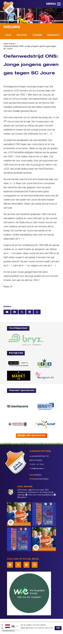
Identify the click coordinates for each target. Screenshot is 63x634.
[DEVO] (44, 363)
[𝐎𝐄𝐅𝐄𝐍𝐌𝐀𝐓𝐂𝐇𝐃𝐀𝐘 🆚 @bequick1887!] (19, 539)
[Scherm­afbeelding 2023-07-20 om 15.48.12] (45, 406)
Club (8, 35)
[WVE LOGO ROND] (31, 593)
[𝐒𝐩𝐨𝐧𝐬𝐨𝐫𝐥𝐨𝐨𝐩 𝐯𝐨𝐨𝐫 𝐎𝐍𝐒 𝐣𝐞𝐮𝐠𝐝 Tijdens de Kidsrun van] (44, 539)
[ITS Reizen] (17, 424)
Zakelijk (37, 35)
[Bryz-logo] (25, 340)
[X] (18, 565)
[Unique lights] (18, 363)
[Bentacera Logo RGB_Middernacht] (17, 406)
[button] (53, 4)
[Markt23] (18, 376)
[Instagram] (35, 565)
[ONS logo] (8, 7)
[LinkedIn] (26, 565)
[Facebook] (10, 565)
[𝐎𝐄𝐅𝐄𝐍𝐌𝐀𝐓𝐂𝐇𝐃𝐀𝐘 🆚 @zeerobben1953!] (44, 514)
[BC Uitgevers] (44, 376)
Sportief (22, 35)
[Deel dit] (14, 312)
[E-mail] (7, 312)
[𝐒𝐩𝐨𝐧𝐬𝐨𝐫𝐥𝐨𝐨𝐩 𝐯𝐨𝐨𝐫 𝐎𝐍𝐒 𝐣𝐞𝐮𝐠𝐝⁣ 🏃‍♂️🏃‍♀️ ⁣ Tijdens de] (19, 514)
